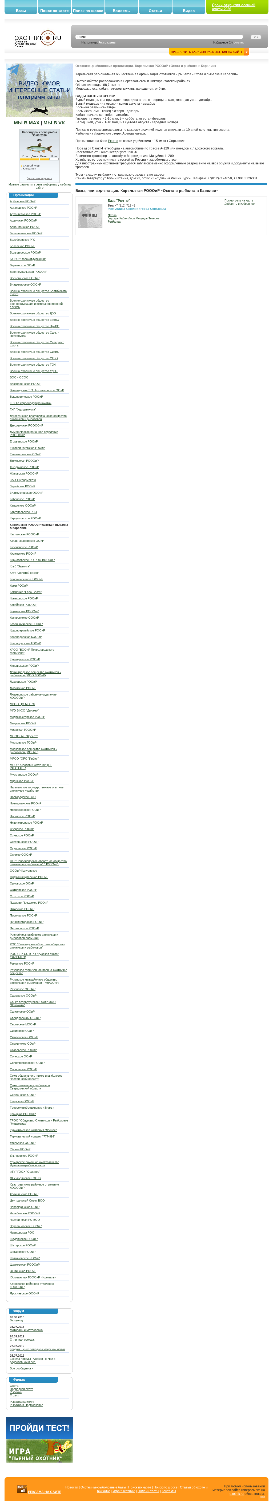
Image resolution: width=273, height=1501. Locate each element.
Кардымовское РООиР (25, 518)
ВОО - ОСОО (19, 377)
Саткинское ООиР (22, 1011)
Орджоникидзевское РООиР (29, 877)
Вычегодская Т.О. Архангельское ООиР (37, 390)
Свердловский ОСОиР (25, 1018)
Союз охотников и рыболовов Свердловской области (30, 1087)
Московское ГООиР (23, 742)
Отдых (14, 1395)
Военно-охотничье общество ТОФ (33, 364)
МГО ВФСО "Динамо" (24, 710)
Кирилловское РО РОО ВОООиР (32, 560)
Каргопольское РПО (23, 512)
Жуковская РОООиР (24, 473)
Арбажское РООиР (22, 201)
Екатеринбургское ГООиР (27, 447)
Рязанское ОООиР (22, 989)
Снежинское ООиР (22, 1043)
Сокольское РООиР (23, 1050)
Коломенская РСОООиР (26, 579)
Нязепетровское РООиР (26, 822)
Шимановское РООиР (25, 1258)
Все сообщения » (21, 1368)
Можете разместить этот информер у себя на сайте (40, 186)
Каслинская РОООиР (24, 534)
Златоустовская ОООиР (26, 492)
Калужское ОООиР (23, 505)
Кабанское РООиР (22, 499)
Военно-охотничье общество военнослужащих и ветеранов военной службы (36, 304)
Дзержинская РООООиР (26, 425)
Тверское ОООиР (22, 1101)
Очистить (239, 42)
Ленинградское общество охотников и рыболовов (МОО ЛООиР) (35, 673)
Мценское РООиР (22, 781)
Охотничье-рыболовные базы (103, 1487)
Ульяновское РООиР (24, 1155)
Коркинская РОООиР (24, 611)
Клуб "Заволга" (20, 566)
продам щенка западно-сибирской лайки (37, 1349)
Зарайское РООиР (22, 486)
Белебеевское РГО (22, 239)
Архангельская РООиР (25, 214)
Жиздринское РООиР (24, 467)
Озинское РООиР (22, 835)
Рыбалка (16, 1392)
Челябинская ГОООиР (25, 1213)
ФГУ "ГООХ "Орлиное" (25, 1171)
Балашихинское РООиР (26, 233)
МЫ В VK (54, 122)
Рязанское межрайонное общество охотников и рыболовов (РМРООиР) (34, 981)
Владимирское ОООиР (25, 284)
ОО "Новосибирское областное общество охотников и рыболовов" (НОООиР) (38, 862)
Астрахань (107, 42)
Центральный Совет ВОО (27, 1200)
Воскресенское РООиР (25, 383)
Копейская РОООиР (23, 604)
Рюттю (113, 141)
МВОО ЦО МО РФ (22, 704)
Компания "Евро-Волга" (26, 592)
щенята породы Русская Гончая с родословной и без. (32, 1360)
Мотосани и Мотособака (26, 1330)
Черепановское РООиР (26, 1226)
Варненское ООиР (22, 265)
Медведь (142, 218)
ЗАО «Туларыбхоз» (23, 479)
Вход (262, 1497)
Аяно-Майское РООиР (25, 226)
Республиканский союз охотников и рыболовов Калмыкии (34, 936)
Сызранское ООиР (22, 1094)
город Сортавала (153, 208)
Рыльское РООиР (22, 963)
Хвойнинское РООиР (24, 1194)
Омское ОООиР (21, 854)
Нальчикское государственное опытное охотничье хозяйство (36, 789)
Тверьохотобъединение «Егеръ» (32, 1107)
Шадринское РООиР (24, 1239)
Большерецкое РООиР (25, 252)
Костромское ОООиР (24, 617)
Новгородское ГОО (23, 797)
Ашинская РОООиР (23, 220)
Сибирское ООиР (22, 1030)
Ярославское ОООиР (24, 1293)
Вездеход (16, 1320)
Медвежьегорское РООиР (27, 716)
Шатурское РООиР (23, 1245)
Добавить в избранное (239, 203)
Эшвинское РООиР (23, 1271)
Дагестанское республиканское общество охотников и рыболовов (38, 417)
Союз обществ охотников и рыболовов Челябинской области (36, 1077)
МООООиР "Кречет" (24, 736)
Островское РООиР (23, 889)
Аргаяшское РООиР (23, 207)
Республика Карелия (123, 208)
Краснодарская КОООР (26, 636)
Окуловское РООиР (23, 848)
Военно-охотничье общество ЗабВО (34, 319)
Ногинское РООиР (22, 816)
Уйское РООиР (20, 1149)
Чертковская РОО (22, 1232)
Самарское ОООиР (23, 995)
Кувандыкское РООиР (25, 659)
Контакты (169, 1491)
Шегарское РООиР (22, 1251)
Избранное (220, 42)
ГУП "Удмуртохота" (23, 409)
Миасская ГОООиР (23, 729)
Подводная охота (21, 1389)
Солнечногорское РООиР (27, 1062)
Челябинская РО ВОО (25, 1219)
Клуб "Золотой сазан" (24, 572)
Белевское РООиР (22, 246)
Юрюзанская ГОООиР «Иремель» (33, 1277)
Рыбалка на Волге (22, 1401)
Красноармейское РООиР (27, 630)
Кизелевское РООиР (24, 547)
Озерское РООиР (22, 829)
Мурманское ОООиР (24, 774)
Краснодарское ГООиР (25, 643)
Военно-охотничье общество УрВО (34, 371)
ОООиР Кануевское (23, 870)
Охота (14, 1385)
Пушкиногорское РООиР (26, 921)
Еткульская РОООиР (24, 460)
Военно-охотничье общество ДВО (33, 313)
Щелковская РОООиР (25, 1264)
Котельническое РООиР (26, 624)
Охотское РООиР (22, 896)
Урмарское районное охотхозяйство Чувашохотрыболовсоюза (34, 1163)
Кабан (123, 218)
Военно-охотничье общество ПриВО (34, 326)
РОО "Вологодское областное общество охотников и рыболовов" (37, 946)
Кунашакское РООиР (24, 665)
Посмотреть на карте (238, 200)
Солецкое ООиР (21, 1056)
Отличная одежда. (22, 1339)
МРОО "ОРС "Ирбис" (24, 758)
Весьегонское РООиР (24, 278)
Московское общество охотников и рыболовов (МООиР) (33, 750)
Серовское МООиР (23, 1024)
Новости (71, 1487)
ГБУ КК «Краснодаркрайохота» (30, 403)
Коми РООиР (19, 585)
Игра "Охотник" (124, 1491)
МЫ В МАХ (26, 122)
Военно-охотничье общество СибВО (34, 351)
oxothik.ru (237, 1494)
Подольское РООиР (23, 915)
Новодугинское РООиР (25, 803)
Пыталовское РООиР (24, 928)
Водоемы (122, 11)
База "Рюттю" (119, 201)
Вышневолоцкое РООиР (26, 396)
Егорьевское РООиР (24, 441)
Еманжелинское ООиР (25, 454)
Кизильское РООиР (23, 553)
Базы (21, 11)
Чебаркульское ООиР (24, 1206)
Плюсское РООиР (22, 909)
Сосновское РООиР (23, 1069)
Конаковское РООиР (24, 598)
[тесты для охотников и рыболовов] (39, 1438)
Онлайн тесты (148, 1491)
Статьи (155, 11)
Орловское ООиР (22, 883)
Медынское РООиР (23, 723)
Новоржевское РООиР (25, 809)
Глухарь (113, 218)
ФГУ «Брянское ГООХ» (25, 1178)
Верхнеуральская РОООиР (28, 271)
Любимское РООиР (23, 688)
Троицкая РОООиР (23, 1114)
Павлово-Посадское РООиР (29, 902)
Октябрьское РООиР (24, 841)
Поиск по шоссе (88, 11)
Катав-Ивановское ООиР (27, 540)
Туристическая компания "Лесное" (33, 1130)
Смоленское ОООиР (24, 1037)
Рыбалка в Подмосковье (26, 1405)
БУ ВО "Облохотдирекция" (28, 258)
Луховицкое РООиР (23, 681)
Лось (131, 218)
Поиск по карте (54, 11)
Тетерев (153, 218)
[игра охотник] (39, 1461)
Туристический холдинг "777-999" (32, 1136)
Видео (189, 11)
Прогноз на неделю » (39, 178)
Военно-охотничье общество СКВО (34, 358)
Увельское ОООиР (22, 1142)
